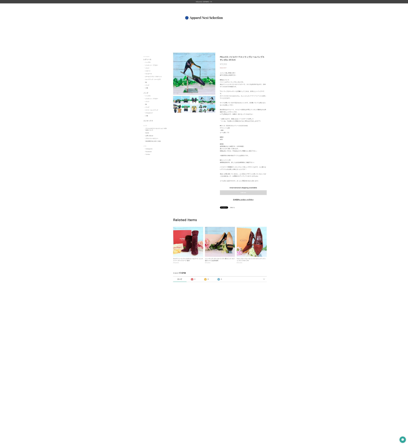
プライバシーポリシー (152, 138)
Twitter (148, 154)
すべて (179, 279)
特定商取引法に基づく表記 (153, 141)
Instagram (149, 149)
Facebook (149, 151)
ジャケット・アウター (151, 65)
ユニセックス (148, 121)
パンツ (147, 68)
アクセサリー (149, 113)
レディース (147, 59)
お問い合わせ (149, 135)
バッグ (147, 85)
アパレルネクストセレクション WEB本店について (156, 129)
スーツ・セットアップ (151, 110)
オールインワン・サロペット (153, 76)
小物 (146, 88)
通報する (232, 207)
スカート (148, 71)
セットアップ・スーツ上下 (153, 79)
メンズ (145, 93)
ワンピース (148, 73)
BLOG (147, 133)
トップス (148, 62)
